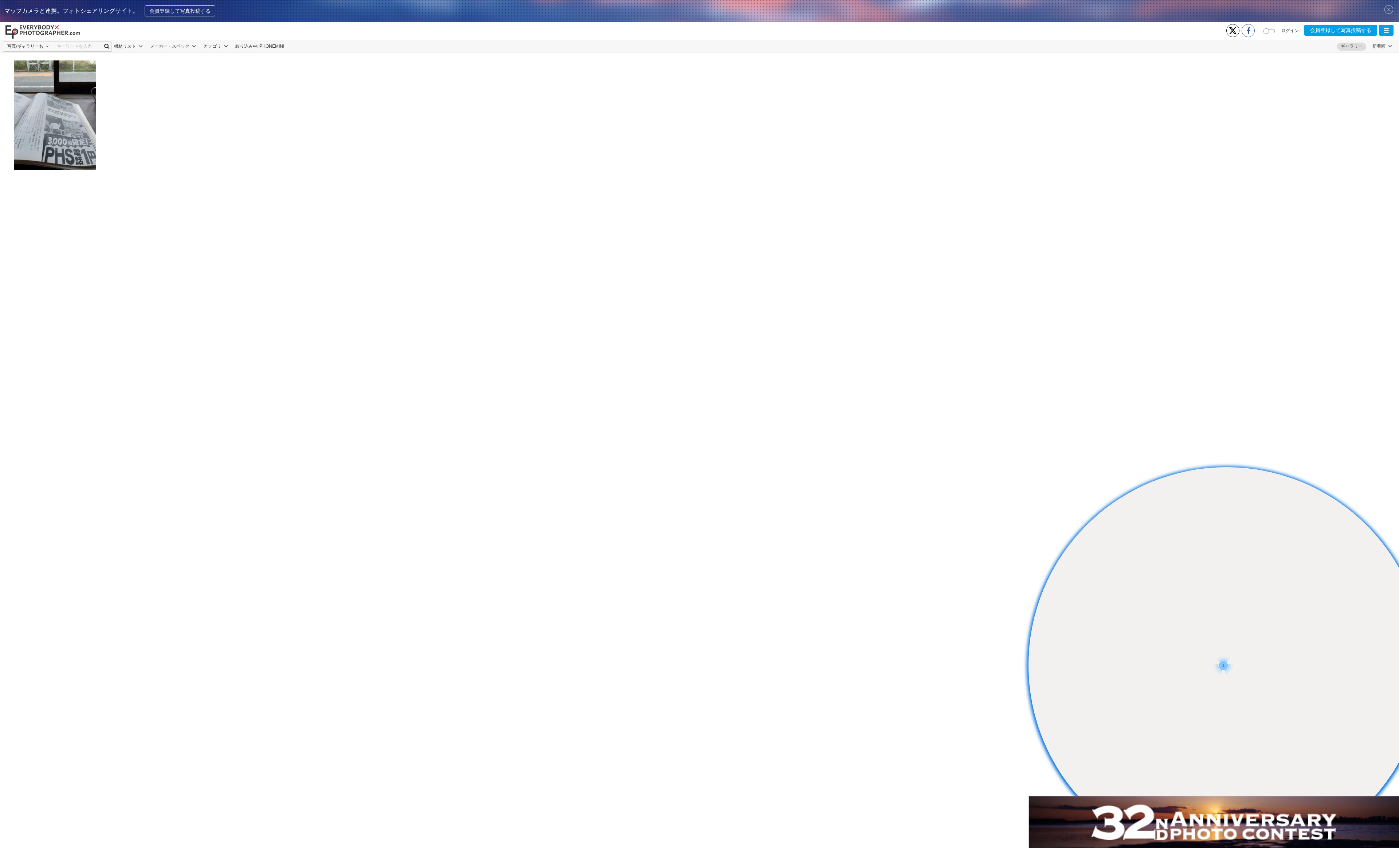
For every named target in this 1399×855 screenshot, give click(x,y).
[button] (1386, 30)
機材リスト (125, 46)
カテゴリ (213, 46)
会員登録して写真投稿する (180, 11)
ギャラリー (1352, 46)
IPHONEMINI (271, 46)
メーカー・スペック (170, 46)
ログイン (1290, 30)
